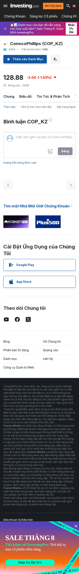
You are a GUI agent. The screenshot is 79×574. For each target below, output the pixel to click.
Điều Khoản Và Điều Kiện (18, 519)
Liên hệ (48, 358)
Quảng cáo (50, 350)
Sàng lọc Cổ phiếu (44, 16)
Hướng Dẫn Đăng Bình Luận (19, 162)
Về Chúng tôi (52, 341)
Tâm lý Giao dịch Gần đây (36, 106)
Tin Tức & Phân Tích (53, 96)
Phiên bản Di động (16, 350)
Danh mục (10, 358)
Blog (6, 341)
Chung (8, 96)
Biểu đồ (25, 96)
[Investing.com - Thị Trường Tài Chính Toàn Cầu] (25, 5)
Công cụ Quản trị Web (18, 367)
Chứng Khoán (14, 16)
